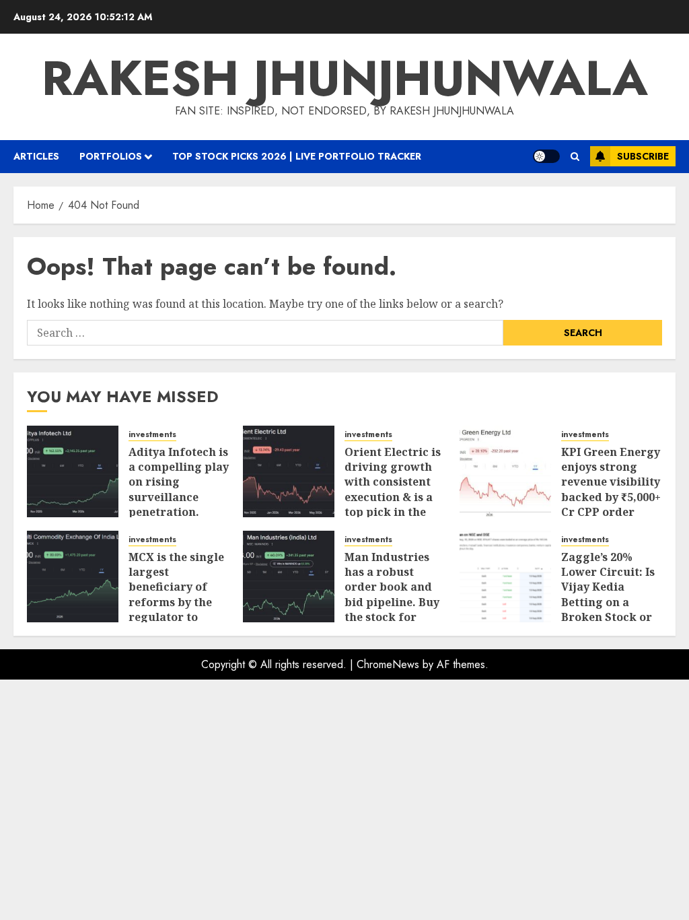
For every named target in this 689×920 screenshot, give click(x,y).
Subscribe (643, 156)
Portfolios (110, 156)
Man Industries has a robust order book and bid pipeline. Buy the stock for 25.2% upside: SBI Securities (392, 602)
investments (152, 434)
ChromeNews (388, 664)
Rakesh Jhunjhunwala (345, 78)
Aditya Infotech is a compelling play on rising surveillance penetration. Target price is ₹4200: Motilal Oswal (179, 505)
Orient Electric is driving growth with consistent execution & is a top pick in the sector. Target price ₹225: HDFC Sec (392, 505)
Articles (36, 156)
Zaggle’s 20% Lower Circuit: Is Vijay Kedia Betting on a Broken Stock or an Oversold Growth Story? (608, 602)
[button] (575, 156)
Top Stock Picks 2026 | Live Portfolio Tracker (296, 156)
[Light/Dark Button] (546, 156)
